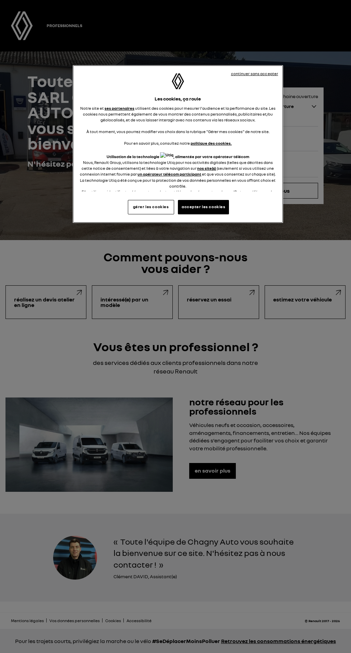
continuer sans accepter (254, 73)
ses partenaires (119, 108)
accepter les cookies (203, 206)
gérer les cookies (151, 206)
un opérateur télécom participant (169, 174)
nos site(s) (206, 168)
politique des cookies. (211, 143)
